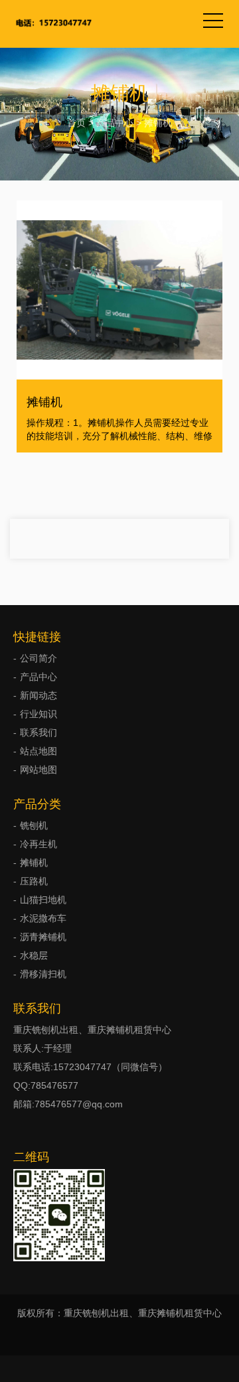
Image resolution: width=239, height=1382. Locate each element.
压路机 (34, 881)
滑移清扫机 (43, 974)
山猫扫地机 (43, 899)
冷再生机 (38, 844)
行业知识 (38, 714)
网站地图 (38, 769)
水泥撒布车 (43, 918)
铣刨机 (34, 825)
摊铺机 (158, 122)
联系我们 (38, 732)
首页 (76, 122)
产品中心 (114, 122)
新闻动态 (38, 695)
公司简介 (38, 658)
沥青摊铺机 (43, 937)
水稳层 (34, 955)
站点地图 (38, 751)
